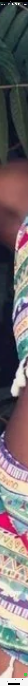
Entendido (14, 683)
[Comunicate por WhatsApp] (25, 674)
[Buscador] (23, 4)
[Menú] (2, 4)
